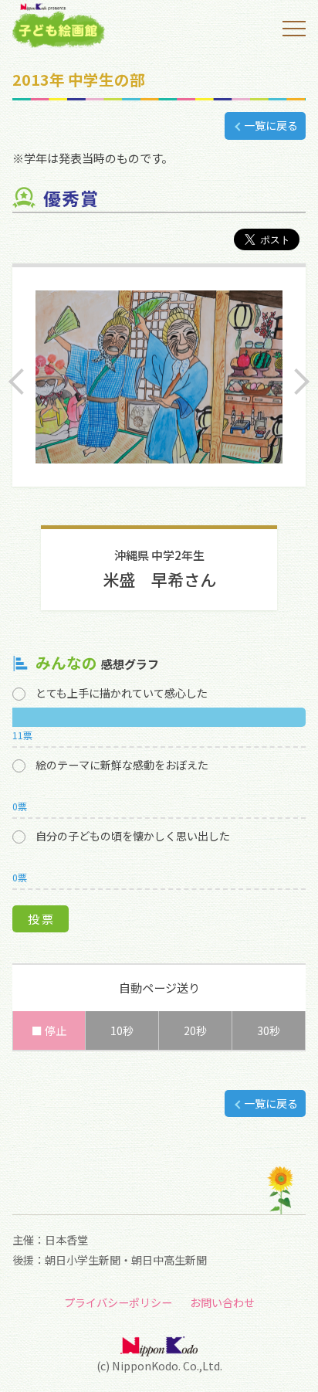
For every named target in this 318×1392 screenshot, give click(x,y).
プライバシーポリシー (118, 1302)
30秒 (268, 1030)
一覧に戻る (271, 125)
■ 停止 (49, 1030)
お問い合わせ (222, 1302)
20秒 (195, 1030)
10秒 (122, 1030)
